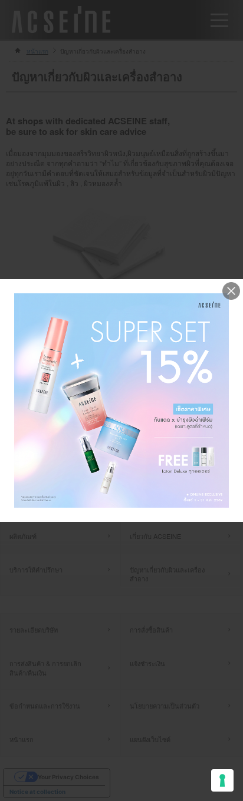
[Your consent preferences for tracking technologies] (222, 780)
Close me (231, 291)
